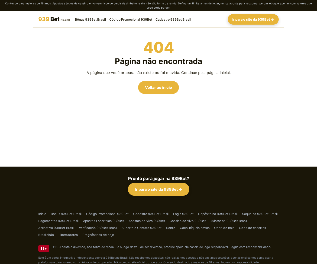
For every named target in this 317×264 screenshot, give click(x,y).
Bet (54, 19)
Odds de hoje (224, 228)
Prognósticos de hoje (98, 235)
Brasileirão (46, 235)
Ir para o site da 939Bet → (253, 19)
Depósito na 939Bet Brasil (217, 214)
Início (42, 214)
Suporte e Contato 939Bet (142, 228)
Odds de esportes (252, 228)
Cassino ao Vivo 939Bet (188, 221)
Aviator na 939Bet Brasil (228, 221)
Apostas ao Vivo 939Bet (147, 221)
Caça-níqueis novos (195, 228)
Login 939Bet (183, 214)
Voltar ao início (158, 87)
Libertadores (68, 235)
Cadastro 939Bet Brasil (173, 19)
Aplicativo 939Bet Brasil (56, 228)
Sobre (170, 228)
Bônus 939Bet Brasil (90, 19)
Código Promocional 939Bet (130, 19)
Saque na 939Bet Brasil (260, 214)
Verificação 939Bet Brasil (98, 228)
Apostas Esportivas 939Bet (103, 221)
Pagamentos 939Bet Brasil (58, 221)
